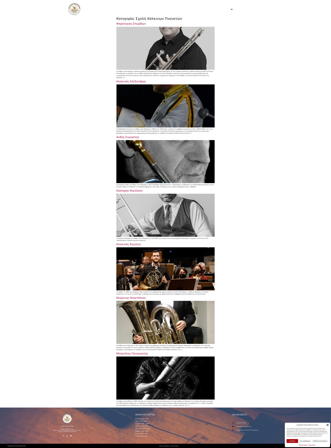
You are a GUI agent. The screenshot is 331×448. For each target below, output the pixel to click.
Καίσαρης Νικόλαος (129, 190)
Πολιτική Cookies (303, 445)
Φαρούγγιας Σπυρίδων (131, 23)
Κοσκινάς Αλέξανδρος (131, 81)
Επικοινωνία (223, 9)
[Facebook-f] (63, 436)
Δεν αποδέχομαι (305, 441)
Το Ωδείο (182, 9)
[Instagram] (67, 436)
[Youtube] (71, 436)
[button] (327, 425)
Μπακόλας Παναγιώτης (132, 353)
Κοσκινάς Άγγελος (128, 244)
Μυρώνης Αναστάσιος (131, 297)
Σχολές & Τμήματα (195, 9)
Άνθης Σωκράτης (127, 137)
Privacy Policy (311, 445)
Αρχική (174, 9)
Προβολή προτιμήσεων (320, 441)
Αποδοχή (292, 441)
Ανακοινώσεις (210, 9)
